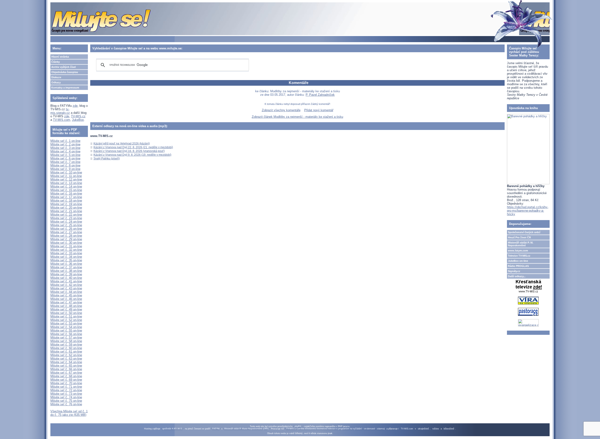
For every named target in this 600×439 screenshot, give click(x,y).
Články (55, 61)
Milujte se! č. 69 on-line (66, 379)
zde (75, 105)
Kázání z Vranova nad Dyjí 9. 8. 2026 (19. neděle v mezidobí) (132, 154)
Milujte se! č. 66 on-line (66, 369)
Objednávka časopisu (64, 72)
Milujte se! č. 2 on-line (65, 144)
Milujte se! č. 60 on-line (66, 348)
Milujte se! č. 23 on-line (66, 218)
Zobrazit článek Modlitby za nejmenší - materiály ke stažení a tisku (297, 116)
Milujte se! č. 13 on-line (66, 183)
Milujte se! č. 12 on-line (66, 179)
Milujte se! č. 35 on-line (66, 260)
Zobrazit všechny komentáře (281, 110)
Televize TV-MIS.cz (519, 255)
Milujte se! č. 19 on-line (66, 204)
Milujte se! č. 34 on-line (66, 256)
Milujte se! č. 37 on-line (66, 267)
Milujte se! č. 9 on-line (65, 169)
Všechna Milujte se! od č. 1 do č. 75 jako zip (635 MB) (69, 413)
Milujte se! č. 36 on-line (66, 264)
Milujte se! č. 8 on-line (65, 165)
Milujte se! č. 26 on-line (66, 228)
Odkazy (56, 82)
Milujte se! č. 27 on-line (66, 232)
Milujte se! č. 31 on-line (66, 246)
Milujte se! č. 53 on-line (66, 323)
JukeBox (78, 120)
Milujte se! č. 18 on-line (66, 200)
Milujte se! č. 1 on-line (65, 141)
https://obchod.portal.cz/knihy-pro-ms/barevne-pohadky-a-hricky (527, 210)
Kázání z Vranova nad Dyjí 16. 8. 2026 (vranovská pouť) (129, 151)
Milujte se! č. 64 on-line (66, 362)
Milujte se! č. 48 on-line (66, 306)
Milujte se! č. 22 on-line (66, 214)
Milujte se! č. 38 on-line (66, 271)
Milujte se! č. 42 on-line (66, 285)
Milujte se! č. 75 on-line (66, 400)
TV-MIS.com (61, 120)
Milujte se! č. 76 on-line (66, 404)
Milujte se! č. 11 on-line (66, 176)
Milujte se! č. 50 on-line (66, 313)
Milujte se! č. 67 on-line (66, 372)
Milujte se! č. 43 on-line (66, 288)
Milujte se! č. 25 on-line (66, 225)
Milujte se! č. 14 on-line (66, 186)
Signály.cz (514, 271)
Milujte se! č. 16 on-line (66, 193)
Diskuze (56, 77)
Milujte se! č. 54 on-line (66, 327)
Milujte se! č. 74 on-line (66, 397)
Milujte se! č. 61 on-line (66, 351)
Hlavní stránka (60, 56)
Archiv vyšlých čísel (63, 67)
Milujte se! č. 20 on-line (66, 207)
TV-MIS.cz (78, 116)
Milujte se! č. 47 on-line (66, 302)
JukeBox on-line (518, 260)
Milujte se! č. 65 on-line (66, 365)
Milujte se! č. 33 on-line (66, 253)
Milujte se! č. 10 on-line (66, 172)
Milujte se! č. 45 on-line (66, 295)
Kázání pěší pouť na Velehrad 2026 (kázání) (122, 143)
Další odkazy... (516, 276)
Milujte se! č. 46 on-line (66, 299)
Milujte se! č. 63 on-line (66, 358)
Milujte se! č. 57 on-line (66, 337)
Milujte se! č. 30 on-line (66, 242)
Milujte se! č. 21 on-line (66, 211)
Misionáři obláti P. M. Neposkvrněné (520, 244)
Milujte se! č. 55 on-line (66, 330)
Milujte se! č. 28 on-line (66, 235)
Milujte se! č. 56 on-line (66, 334)
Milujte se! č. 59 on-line (66, 344)
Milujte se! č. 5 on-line (65, 155)
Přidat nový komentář (318, 110)
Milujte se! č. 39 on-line (66, 274)
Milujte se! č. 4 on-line (65, 151)
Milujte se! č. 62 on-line (66, 355)
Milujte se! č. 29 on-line (66, 239)
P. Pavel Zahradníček (320, 94)
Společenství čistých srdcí (524, 232)
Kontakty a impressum (65, 87)
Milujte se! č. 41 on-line (66, 281)
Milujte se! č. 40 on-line (66, 278)
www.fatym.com (518, 250)
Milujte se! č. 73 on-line (66, 393)
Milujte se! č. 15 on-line (66, 190)
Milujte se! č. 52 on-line (66, 320)
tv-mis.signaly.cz (60, 110)
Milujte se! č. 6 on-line (65, 158)
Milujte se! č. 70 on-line (66, 383)
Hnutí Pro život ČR (519, 237)
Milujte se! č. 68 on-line (66, 376)
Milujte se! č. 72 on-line (66, 390)
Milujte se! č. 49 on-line (66, 309)
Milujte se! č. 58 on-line (66, 341)
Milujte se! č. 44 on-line (66, 292)
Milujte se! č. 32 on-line (66, 249)
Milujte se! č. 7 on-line (65, 162)
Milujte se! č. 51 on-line (66, 316)
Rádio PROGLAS (518, 266)
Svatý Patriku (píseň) (107, 158)
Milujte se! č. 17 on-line (66, 197)
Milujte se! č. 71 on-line (66, 386)
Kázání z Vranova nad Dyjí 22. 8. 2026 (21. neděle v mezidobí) (133, 147)
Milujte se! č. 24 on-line (66, 221)
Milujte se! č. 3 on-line (65, 148)
